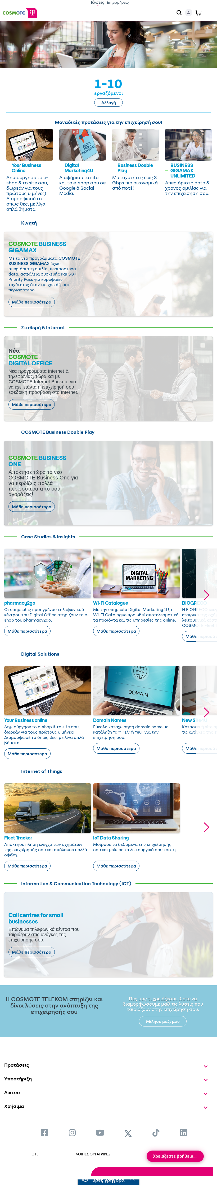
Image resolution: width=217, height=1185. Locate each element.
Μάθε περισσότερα (31, 302)
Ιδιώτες (97, 2)
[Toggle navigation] (209, 12)
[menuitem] (44, 1132)
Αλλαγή (108, 102)
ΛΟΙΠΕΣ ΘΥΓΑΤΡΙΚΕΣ (93, 1154)
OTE (35, 1154)
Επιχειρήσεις (118, 2)
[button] (206, 595)
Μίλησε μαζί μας (163, 1021)
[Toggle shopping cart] (198, 12)
